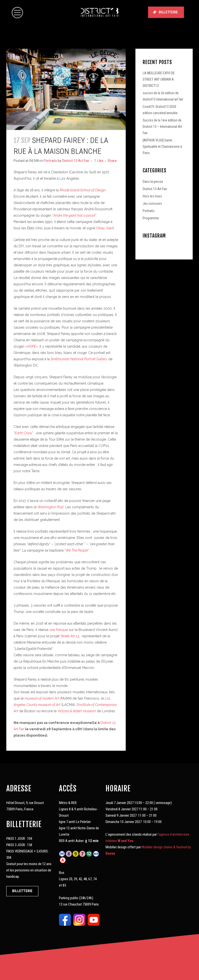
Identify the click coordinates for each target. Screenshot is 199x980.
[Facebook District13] (65, 919)
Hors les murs (152, 196)
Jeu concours (152, 203)
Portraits (50, 161)
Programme (151, 218)
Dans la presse (153, 182)
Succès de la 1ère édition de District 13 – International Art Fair (162, 126)
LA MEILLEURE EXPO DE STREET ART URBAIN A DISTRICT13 (159, 79)
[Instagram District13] (79, 919)
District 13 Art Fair (75, 161)
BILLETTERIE (168, 12)
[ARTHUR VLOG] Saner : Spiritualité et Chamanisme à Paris (162, 146)
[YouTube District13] (94, 919)
